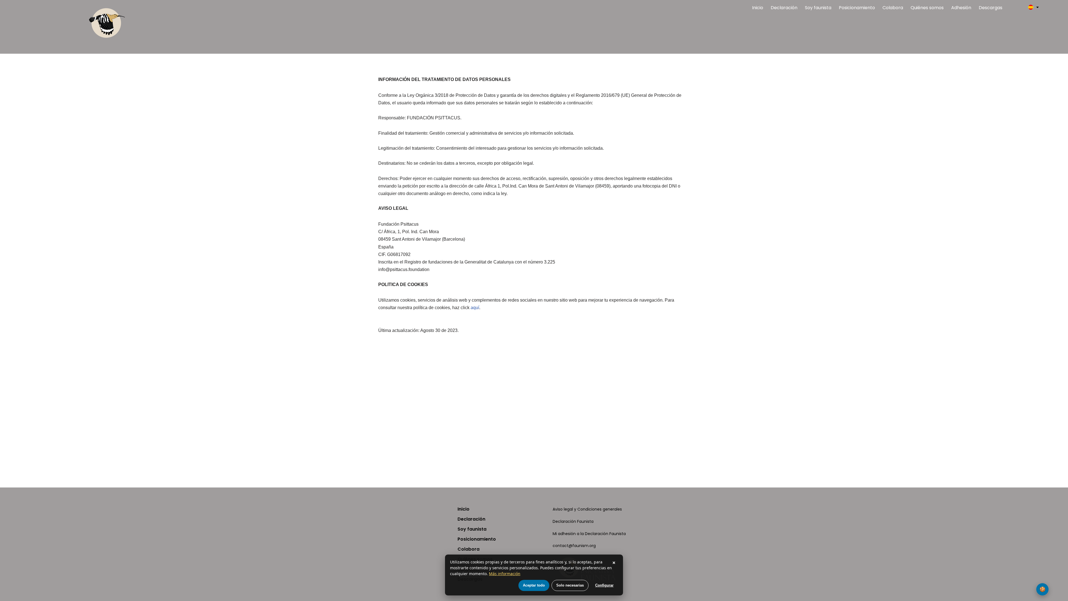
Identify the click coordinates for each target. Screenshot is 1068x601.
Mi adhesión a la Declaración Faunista (589, 533)
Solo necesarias (570, 585)
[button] (1033, 7)
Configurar (604, 585)
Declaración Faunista (573, 521)
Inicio (757, 7)
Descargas (990, 7)
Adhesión (961, 7)
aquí (475, 307)
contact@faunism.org (574, 545)
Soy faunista (818, 7)
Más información (504, 573)
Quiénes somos (927, 7)
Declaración (784, 7)
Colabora (892, 7)
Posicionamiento (857, 7)
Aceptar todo (534, 585)
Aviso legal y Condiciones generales (587, 509)
